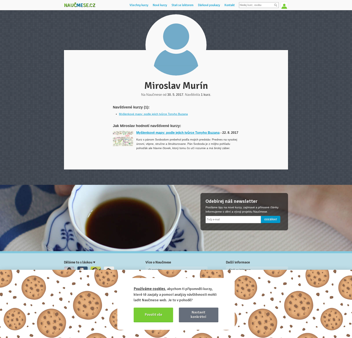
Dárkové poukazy (209, 5)
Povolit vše (153, 314)
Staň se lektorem (183, 5)
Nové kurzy (160, 5)
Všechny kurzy (139, 5)
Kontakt (229, 5)
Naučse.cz (79, 5)
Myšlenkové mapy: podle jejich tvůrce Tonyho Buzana (153, 114)
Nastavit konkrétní (198, 314)
